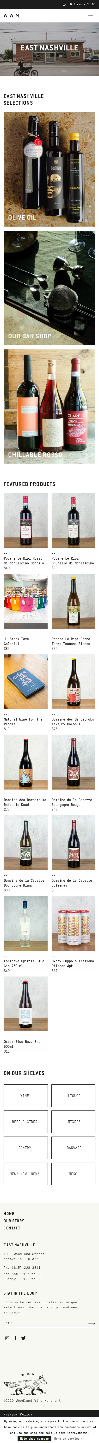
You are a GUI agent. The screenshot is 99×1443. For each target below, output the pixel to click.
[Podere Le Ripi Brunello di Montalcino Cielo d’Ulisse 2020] (73, 520)
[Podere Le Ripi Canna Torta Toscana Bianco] (73, 601)
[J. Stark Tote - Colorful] (26, 601)
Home (9, 1214)
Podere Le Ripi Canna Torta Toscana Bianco (71, 641)
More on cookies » (68, 1438)
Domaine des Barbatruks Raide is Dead (25, 802)
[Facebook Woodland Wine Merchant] (15, 1338)
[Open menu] (90, 15)
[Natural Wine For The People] (26, 681)
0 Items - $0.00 (81, 4)
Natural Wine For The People (23, 721)
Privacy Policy (18, 1414)
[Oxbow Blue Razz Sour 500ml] (26, 1003)
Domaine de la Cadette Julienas (72, 883)
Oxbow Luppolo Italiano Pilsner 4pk (73, 963)
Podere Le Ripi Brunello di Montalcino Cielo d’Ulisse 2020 (73, 561)
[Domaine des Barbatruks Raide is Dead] (26, 762)
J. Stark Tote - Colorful (18, 641)
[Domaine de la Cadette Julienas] (73, 842)
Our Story (14, 1221)
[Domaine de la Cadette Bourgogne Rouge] (73, 762)
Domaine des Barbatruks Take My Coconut (73, 721)
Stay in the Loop (20, 1293)
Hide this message (34, 1438)
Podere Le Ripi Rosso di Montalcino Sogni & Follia (24, 561)
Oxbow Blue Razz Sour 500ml (23, 1044)
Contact (12, 1228)
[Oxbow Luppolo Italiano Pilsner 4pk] (73, 923)
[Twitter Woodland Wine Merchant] (23, 1338)
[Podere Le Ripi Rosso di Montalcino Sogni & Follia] (26, 520)
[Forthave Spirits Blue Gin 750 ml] (26, 923)
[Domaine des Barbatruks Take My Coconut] (73, 681)
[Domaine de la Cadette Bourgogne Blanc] (26, 842)
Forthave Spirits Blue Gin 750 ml (24, 963)
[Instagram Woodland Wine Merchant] (7, 1338)
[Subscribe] (92, 1323)
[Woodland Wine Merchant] (12, 15)
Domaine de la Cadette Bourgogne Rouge (72, 802)
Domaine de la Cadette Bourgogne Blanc (24, 883)
